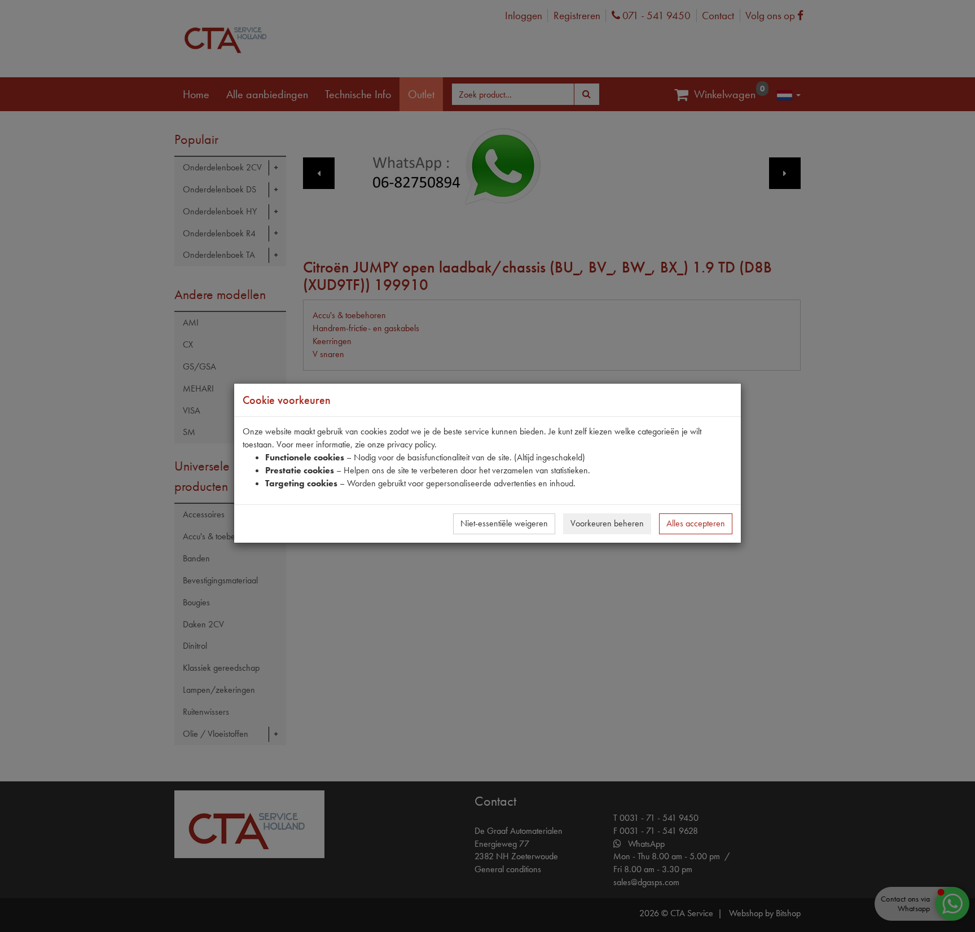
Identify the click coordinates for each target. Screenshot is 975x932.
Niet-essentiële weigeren (504, 523)
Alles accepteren (695, 523)
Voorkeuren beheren (607, 523)
